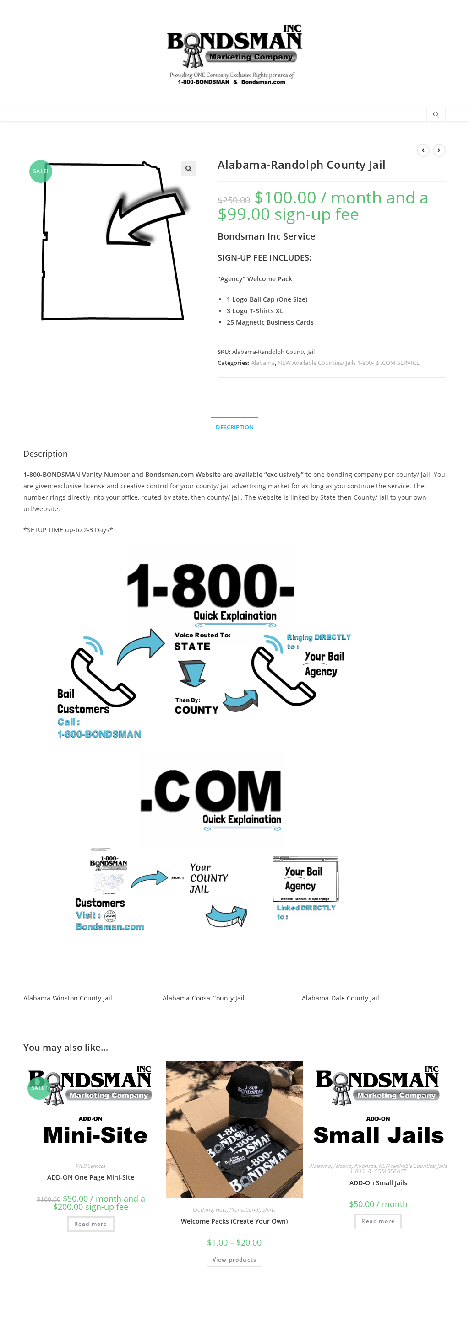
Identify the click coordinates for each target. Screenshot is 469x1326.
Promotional (244, 1210)
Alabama (263, 362)
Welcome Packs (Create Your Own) (234, 1221)
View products (235, 1259)
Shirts (269, 1210)
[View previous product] (423, 150)
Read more (91, 1224)
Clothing (203, 1210)
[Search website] (436, 115)
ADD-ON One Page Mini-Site (90, 1177)
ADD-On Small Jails (378, 1182)
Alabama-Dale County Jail (340, 998)
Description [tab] (235, 427)
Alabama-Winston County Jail (67, 998)
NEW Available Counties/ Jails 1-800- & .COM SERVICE (349, 362)
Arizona (343, 1166)
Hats (221, 1210)
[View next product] (439, 150)
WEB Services (90, 1166)
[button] (188, 168)
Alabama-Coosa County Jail (204, 998)
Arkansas (365, 1166)
